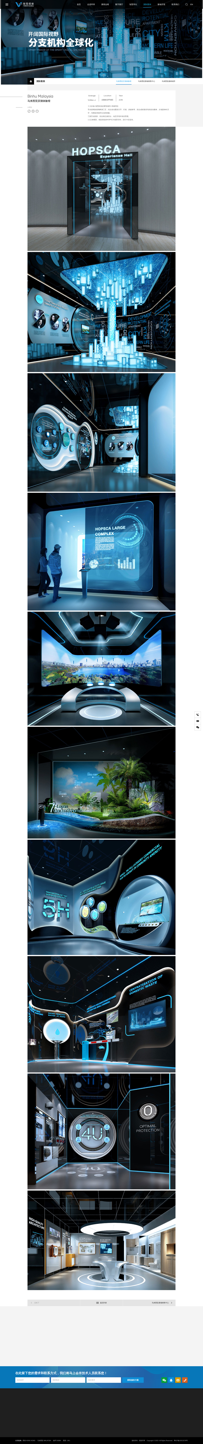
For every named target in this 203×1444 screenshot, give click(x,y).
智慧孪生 (133, 4)
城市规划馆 (61, 1414)
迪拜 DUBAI (57, 1440)
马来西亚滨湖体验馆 (123, 81)
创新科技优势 (19, 1414)
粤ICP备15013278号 (181, 1440)
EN (191, 4)
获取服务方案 (133, 1380)
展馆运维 (105, 4)
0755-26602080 (177, 1407)
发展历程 (18, 1405)
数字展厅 (119, 4)
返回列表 (103, 1303)
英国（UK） (67, 1440)
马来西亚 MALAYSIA (44, 1440)
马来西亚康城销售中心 (146, 81)
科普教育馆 (61, 1409)
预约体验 (178, 1429)
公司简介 (18, 1401)
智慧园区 (81, 1405)
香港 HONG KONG (29, 1440)
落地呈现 (161, 4)
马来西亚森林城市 (168, 81)
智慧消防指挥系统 (84, 1401)
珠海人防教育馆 (41, 1405)
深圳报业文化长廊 (42, 1401)
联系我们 (175, 4)
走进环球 (91, 4)
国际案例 (147, 4)
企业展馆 (60, 1401)
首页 (79, 4)
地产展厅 (60, 1405)
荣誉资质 (18, 1409)
